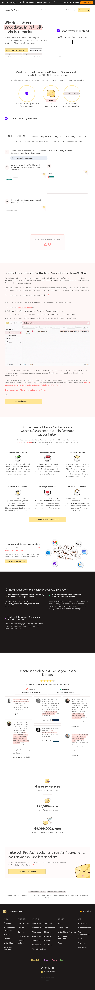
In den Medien (9, 943)
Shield (29, 442)
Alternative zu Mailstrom (42, 945)
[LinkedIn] (53, 968)
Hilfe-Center (63, 928)
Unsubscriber (23, 923)
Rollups (20, 442)
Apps (60, 943)
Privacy (45, 960)
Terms (54, 960)
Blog (80, 939)
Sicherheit (35, 960)
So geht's (8, 934)
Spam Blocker (23, 936)
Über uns (7, 923)
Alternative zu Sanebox (41, 941)
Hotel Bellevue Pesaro (31, 385)
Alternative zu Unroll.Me (42, 923)
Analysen (81, 943)
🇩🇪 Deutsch (84, 911)
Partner (7, 939)
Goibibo (44, 385)
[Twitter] (42, 968)
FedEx (51, 385)
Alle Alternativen (39, 949)
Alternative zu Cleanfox (41, 932)
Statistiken (82, 923)
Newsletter (82, 947)
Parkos (58, 385)
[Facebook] (46, 968)
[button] (45, 10)
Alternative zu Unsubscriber (43, 928)
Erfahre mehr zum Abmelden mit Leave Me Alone (25, 390)
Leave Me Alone (12, 10)
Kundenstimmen (84, 928)
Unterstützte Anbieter (67, 932)
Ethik (62, 960)
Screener (21, 932)
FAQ (59, 923)
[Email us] (49, 968)
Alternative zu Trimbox (41, 936)
